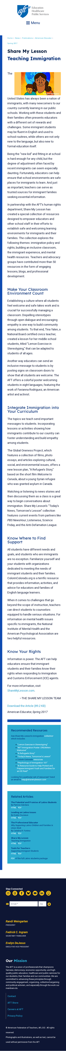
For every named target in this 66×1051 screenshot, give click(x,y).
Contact (12, 996)
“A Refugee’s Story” (26, 753)
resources (38, 759)
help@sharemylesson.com (34, 779)
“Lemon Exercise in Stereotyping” (32, 744)
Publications (27, 38)
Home (10, 38)
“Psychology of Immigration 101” (32, 762)
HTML (13, 807)
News (17, 38)
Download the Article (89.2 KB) (26, 706)
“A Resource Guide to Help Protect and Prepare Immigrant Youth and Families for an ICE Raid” (36, 768)
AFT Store (13, 1002)
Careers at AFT (15, 1009)
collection (48, 736)
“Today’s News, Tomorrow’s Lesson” (34, 756)
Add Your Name (49, 904)
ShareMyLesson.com (20, 690)
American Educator (43, 38)
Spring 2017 (12, 43)
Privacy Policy (15, 1016)
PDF (20, 807)
